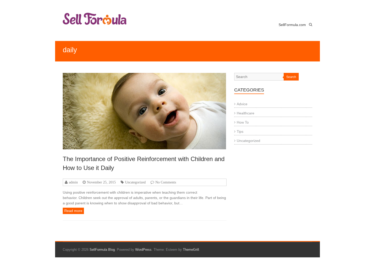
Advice (242, 104)
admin (73, 182)
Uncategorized (135, 182)
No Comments (165, 182)
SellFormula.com (292, 25)
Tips (240, 131)
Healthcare (245, 113)
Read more (73, 211)
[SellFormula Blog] (95, 19)
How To (243, 122)
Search (291, 77)
